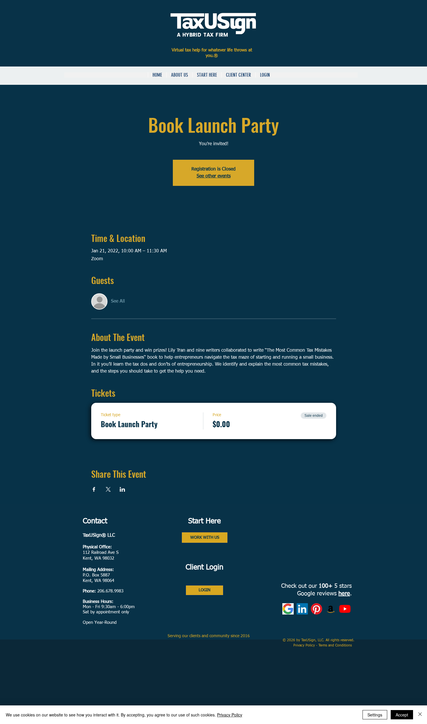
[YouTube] (345, 609)
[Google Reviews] (288, 609)
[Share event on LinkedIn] (122, 489)
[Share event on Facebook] (94, 489)
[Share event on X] (108, 489)
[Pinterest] (316, 609)
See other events (214, 176)
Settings (374, 715)
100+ (326, 586)
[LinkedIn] (302, 609)
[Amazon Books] (330, 609)
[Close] (420, 714)
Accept (402, 715)
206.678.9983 (110, 591)
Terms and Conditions (335, 645)
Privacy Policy (304, 645)
